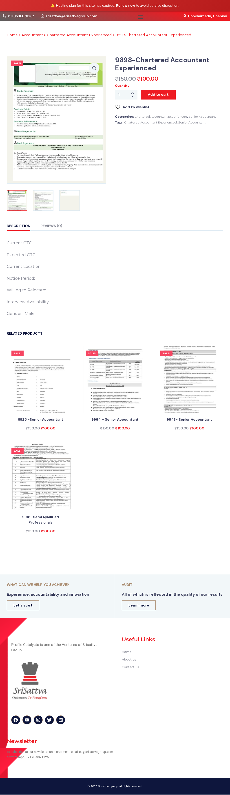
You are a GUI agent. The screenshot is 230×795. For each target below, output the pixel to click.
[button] (140, 17)
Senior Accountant (202, 116)
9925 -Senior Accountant (40, 419)
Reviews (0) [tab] (51, 225)
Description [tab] (18, 225)
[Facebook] (15, 719)
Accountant (32, 35)
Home (12, 35)
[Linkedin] (60, 719)
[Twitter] (49, 719)
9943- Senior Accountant (189, 419)
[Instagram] (38, 719)
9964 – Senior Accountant (114, 419)
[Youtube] (26, 719)
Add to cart (158, 94)
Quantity (122, 86)
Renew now (125, 5)
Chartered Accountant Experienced (79, 35)
